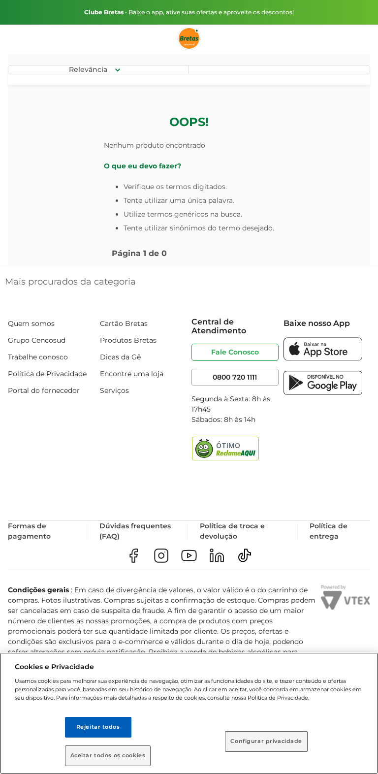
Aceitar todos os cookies (108, 755)
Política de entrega (328, 531)
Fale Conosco (235, 352)
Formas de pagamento (29, 531)
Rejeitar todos (98, 726)
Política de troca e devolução (232, 531)
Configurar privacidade (266, 741)
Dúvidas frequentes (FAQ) (135, 531)
